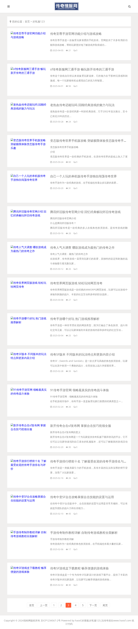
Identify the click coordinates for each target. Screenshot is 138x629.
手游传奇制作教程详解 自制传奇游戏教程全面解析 (84, 533)
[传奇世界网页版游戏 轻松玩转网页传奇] (29, 286)
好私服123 (39, 21)
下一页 (93, 605)
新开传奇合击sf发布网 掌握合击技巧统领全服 (80, 426)
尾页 (105, 605)
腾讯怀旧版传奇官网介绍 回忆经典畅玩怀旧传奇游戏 (85, 212)
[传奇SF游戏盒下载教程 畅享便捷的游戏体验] (29, 572)
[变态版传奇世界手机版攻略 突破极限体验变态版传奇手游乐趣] (29, 148)
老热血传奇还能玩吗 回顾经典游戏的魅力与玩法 (82, 105)
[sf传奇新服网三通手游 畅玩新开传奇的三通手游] (29, 73)
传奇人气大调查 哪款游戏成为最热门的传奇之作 (82, 247)
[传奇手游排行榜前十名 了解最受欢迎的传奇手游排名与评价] (29, 469)
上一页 (43, 605)
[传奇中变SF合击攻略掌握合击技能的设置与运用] (29, 500)
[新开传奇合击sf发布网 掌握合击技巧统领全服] (29, 429)
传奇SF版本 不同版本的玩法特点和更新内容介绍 (82, 354)
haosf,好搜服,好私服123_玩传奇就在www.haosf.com (103, 620)
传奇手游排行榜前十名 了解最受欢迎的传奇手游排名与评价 (90, 461)
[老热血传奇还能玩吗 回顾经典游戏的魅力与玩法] (29, 108)
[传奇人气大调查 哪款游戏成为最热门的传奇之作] (29, 251)
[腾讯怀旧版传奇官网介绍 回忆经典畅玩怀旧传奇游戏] (29, 215)
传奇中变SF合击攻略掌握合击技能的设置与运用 (82, 497)
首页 (27, 21)
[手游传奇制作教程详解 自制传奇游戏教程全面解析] (29, 536)
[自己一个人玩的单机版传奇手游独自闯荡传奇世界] (29, 180)
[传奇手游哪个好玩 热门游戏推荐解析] (29, 322)
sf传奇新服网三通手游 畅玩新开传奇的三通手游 (82, 69)
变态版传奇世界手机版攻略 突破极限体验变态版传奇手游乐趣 (91, 141)
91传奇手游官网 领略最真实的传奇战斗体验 (79, 390)
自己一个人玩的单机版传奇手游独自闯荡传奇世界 (83, 176)
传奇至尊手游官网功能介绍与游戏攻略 (76, 34)
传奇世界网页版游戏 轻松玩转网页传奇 (76, 283)
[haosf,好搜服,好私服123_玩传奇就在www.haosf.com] (69, 6)
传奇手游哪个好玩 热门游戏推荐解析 (74, 319)
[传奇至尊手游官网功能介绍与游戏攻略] (29, 37)
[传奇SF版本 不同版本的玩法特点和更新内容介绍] (29, 358)
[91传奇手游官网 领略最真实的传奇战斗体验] (29, 393)
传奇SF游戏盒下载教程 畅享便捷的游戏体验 (79, 568)
